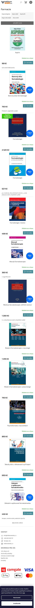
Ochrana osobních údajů (7, 556)
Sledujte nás (7, 541)
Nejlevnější (15, 14)
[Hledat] (21, 2)
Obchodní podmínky (6, 553)
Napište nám (4, 558)
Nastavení (16, 598)
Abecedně (16, 18)
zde (24, 593)
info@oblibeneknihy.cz (10, 535)
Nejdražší (22, 14)
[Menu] (31, 2)
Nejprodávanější (6, 18)
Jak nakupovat (5, 551)
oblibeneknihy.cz (8, 544)
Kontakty (3, 560)
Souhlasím (16, 603)
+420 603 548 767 (8, 538)
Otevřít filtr (17, 23)
